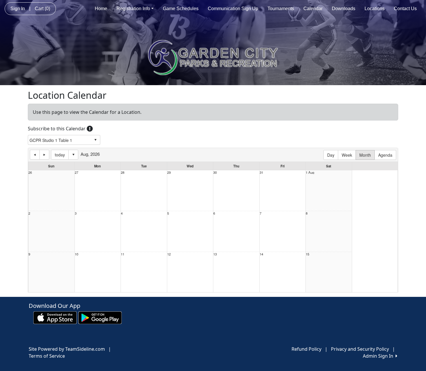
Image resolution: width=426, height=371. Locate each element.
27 (76, 172)
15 (307, 254)
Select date (73, 155)
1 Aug (310, 172)
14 (261, 254)
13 (215, 254)
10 (76, 254)
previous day (35, 155)
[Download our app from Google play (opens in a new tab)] (100, 317)
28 (122, 172)
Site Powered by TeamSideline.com (67, 349)
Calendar (313, 8)
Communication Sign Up (233, 8)
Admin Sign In (379, 356)
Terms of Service (47, 356)
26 (30, 172)
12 (169, 254)
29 (169, 172)
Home (101, 8)
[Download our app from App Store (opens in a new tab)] (55, 317)
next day (44, 155)
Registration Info (133, 8)
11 (122, 254)
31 (261, 172)
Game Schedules (181, 8)
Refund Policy (306, 349)
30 (215, 172)
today (60, 155)
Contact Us (405, 8)
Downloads (343, 8)
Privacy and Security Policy (360, 349)
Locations (375, 8)
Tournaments (280, 8)
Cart (42, 8)
